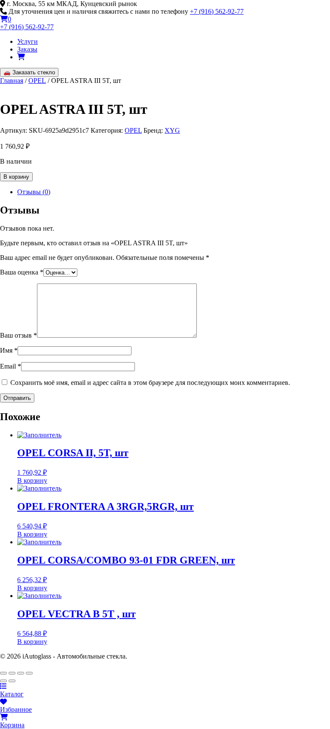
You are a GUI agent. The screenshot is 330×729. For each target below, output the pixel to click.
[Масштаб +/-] (3, 673)
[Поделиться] (20, 673)
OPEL (37, 80)
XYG (172, 130)
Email (10, 366)
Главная (11, 80)
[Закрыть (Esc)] (29, 673)
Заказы (27, 49)
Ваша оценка (21, 272)
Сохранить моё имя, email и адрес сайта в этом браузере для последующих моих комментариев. (150, 382)
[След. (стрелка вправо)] (12, 681)
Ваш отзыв (18, 335)
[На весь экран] (12, 673)
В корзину (16, 177)
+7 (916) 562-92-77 (217, 11)
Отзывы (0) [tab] (33, 191)
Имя (9, 350)
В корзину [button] (32, 480)
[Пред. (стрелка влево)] (3, 681)
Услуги (27, 41)
